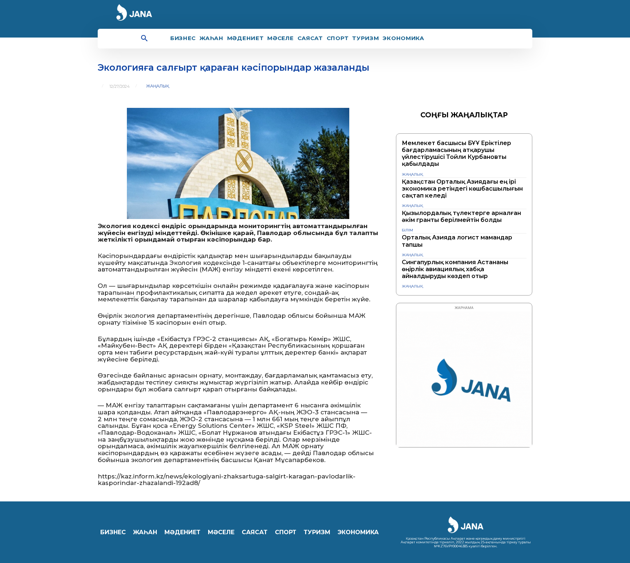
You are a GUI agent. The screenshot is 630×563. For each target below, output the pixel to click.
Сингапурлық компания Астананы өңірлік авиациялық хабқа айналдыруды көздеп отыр (455, 269)
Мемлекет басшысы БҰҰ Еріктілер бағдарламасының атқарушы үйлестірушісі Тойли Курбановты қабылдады (456, 154)
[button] (144, 39)
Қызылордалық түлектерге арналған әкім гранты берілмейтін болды (461, 216)
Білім (407, 230)
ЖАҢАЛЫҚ (157, 86)
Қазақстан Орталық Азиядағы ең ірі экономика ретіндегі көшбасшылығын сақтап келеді (462, 188)
